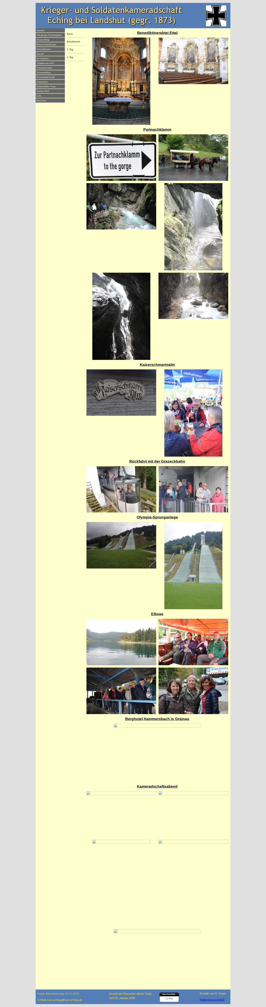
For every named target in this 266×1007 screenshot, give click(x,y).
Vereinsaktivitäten (44, 68)
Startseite (40, 30)
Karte (70, 33)
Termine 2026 (42, 91)
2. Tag (70, 57)
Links (38, 96)
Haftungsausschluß (212, 999)
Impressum (41, 100)
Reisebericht (73, 41)
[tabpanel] (157, 32)
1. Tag (70, 49)
